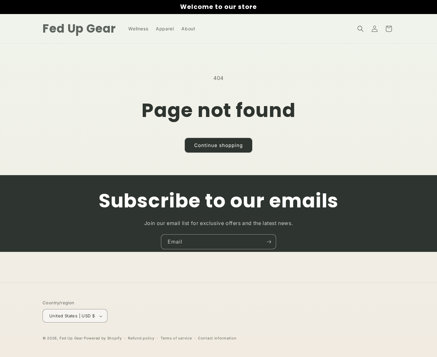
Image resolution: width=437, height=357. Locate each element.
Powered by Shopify (103, 338)
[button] (361, 29)
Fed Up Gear (71, 338)
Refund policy (141, 338)
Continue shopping (218, 145)
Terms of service (176, 338)
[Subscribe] (269, 241)
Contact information (217, 338)
